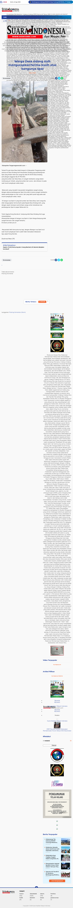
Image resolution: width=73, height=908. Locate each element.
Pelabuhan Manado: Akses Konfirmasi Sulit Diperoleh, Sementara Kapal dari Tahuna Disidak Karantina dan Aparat (52, 849)
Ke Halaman (56, 664)
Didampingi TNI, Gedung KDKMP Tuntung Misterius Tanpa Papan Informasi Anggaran (52, 840)
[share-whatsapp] (62, 78)
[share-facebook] (56, 78)
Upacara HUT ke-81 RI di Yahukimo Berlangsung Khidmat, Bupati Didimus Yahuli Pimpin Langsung (52, 873)
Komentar (7, 78)
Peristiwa (53, 893)
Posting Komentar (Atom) (17, 312)
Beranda (57, 700)
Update (42, 301)
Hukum (21, 893)
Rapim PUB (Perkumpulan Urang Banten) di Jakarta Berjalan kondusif (23, 248)
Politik (21, 897)
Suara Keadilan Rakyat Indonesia (57, 706)
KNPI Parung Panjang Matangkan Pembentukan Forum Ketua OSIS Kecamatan (57, 730)
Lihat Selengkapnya (56, 880)
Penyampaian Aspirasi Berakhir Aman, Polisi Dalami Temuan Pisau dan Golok (52, 865)
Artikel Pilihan (49, 672)
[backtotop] (36, 887)
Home (5, 2)
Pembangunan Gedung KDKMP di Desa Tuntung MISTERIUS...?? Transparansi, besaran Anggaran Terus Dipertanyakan (51, 2)
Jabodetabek (33, 893)
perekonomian (55, 897)
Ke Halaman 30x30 (57, 676)
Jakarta (42, 893)
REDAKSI (57, 702)
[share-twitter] (59, 78)
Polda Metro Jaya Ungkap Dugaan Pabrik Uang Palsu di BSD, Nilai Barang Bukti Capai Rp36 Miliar (52, 857)
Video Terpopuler (50, 660)
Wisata (42, 897)
